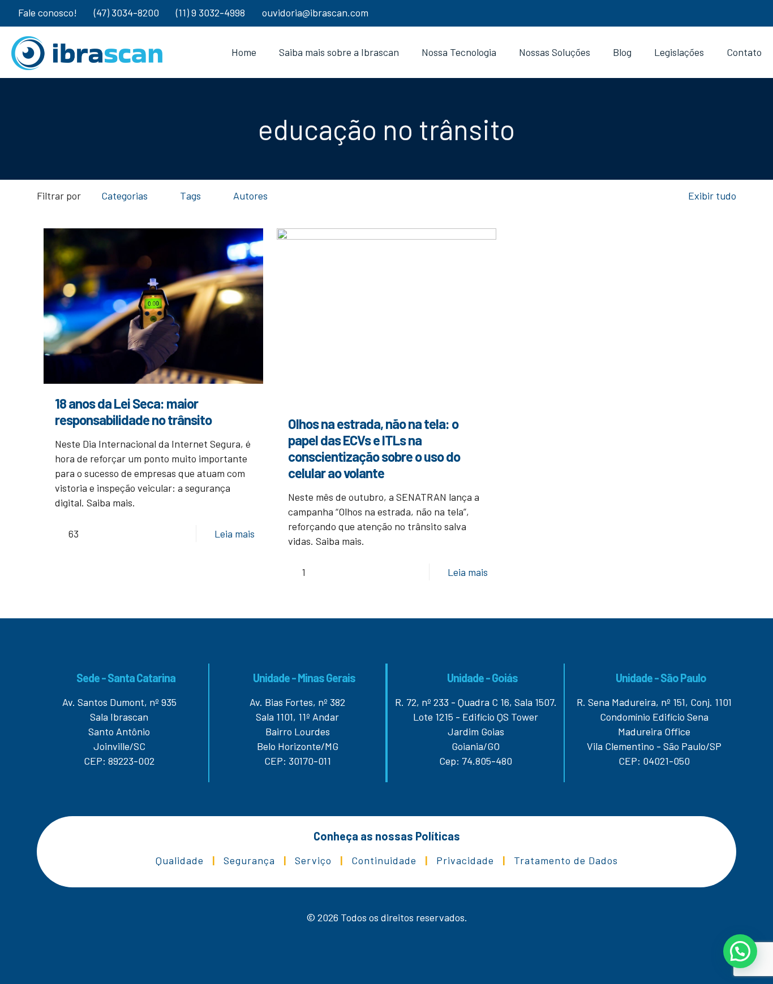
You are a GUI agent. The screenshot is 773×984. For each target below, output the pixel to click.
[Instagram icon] (734, 13)
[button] (740, 951)
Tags (190, 195)
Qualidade (180, 860)
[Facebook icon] (748, 13)
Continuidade (383, 860)
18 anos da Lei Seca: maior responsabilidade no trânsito (133, 411)
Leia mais (234, 533)
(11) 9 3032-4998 (210, 12)
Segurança (249, 860)
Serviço (313, 860)
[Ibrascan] (86, 52)
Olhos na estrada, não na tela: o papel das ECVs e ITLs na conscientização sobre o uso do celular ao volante (374, 448)
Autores (250, 195)
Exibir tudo (712, 195)
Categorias (124, 195)
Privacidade (465, 860)
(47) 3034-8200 (126, 12)
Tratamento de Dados (566, 860)
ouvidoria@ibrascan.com (315, 12)
